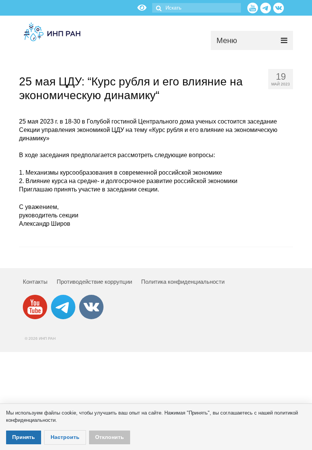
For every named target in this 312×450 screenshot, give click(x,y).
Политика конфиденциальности (182, 281)
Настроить (65, 437)
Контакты (35, 281)
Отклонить (109, 437)
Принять (23, 437)
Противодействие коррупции (94, 281)
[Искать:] (196, 8)
